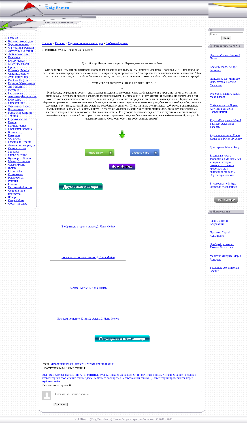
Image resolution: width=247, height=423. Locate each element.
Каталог (60, 43)
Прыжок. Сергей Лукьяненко (220, 234)
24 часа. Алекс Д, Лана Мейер (88, 287)
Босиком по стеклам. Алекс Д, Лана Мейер (88, 257)
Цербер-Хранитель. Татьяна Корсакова (222, 246)
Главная (47, 43)
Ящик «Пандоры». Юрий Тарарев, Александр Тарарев (225, 123)
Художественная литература (85, 43)
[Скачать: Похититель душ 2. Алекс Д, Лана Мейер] (144, 155)
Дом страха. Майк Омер (224, 147)
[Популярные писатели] (226, 201)
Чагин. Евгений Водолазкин (219, 222)
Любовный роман (117, 43)
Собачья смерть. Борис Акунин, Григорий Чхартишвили (224, 108)
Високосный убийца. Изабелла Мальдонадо (223, 185)
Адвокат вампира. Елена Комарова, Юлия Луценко (226, 137)
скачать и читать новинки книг (94, 363)
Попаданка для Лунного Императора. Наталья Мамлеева (225, 82)
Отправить (60, 404)
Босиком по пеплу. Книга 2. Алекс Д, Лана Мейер (88, 318)
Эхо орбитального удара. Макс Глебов (225, 95)
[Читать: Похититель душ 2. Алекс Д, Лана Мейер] (99, 155)
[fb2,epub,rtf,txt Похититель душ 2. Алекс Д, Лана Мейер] (122, 168)
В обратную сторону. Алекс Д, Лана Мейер (88, 226)
